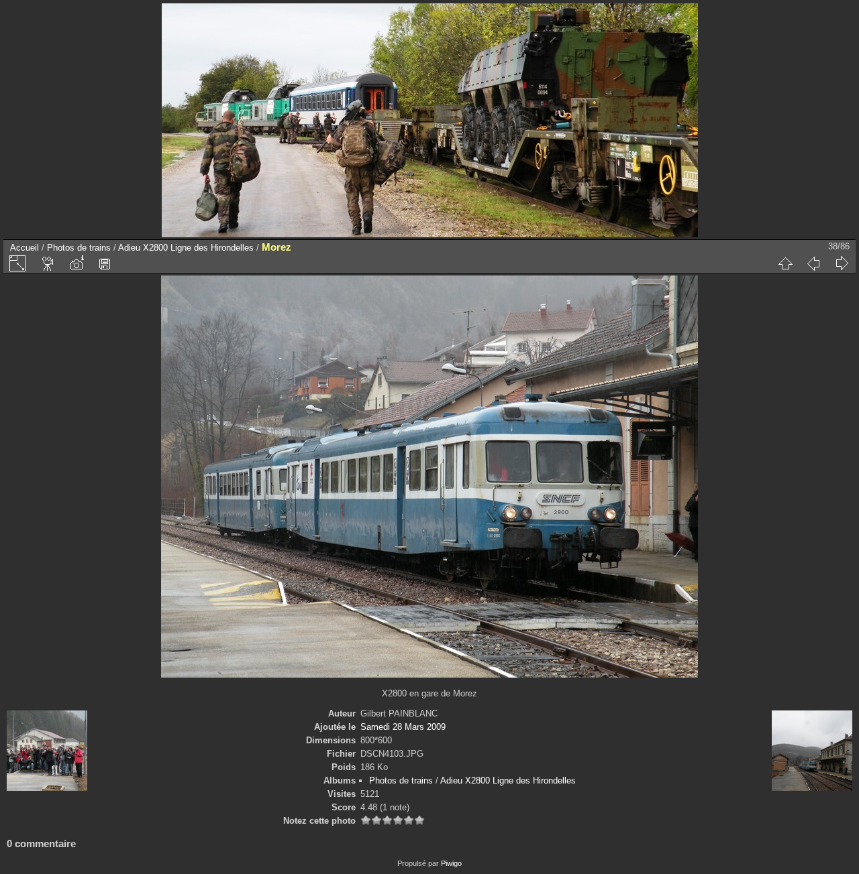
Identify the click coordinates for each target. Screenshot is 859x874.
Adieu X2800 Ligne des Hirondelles (186, 248)
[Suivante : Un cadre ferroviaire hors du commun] (841, 263)
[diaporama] (48, 263)
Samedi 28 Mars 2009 (403, 727)
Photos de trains (79, 248)
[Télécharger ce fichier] (105, 263)
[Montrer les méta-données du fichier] (76, 263)
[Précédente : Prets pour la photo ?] (813, 263)
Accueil (24, 248)
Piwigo (451, 863)
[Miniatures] (785, 263)
